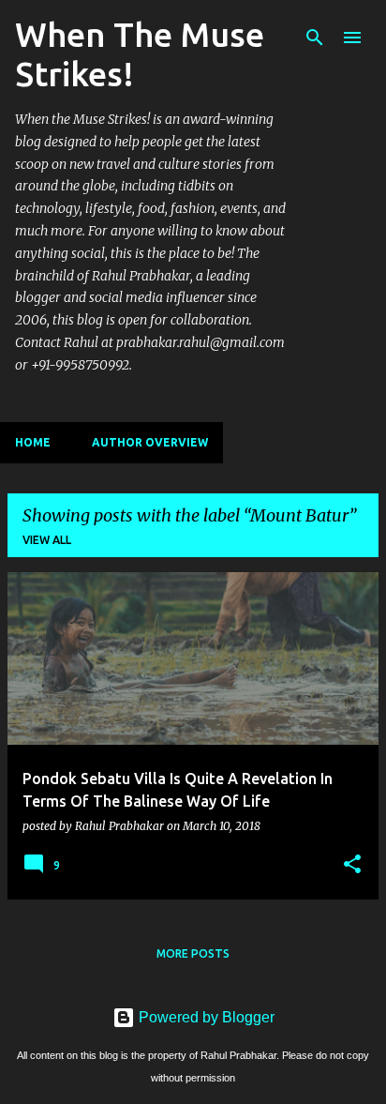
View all (46, 540)
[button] (352, 865)
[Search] (315, 37)
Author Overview (150, 442)
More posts (193, 953)
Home (33, 442)
